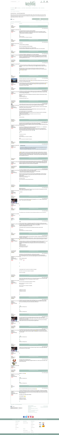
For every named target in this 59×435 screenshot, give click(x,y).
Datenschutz (17, 427)
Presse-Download (25, 430)
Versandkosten (32, 424)
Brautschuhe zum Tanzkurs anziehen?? (32, 407)
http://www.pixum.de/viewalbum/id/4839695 (25, 285)
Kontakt (32, 430)
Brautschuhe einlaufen (31, 411)
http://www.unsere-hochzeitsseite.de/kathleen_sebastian (27, 281)
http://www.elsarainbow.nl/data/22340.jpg (25, 46)
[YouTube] (33, 417)
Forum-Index (12, 21)
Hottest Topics (45, 20)
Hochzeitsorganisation (18, 21)
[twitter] (26, 417)
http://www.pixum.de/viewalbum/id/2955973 (30, 269)
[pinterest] (28, 417)
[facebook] (24, 417)
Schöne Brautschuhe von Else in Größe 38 (33, 409)
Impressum (16, 424)
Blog (20, 115)
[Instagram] (31, 417)
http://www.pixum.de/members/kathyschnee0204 (26, 179)
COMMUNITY (13, 9)
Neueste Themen (39, 20)
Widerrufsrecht (33, 427)
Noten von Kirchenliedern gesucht (33, 410)
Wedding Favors (25, 306)
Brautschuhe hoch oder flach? (32, 412)
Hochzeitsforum (17, 11)
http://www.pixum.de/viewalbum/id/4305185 (25, 84)
